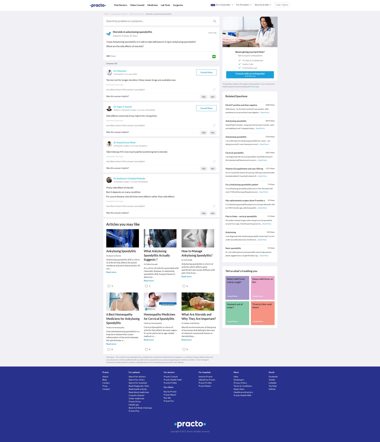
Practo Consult (171, 376)
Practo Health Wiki (242, 395)
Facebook (273, 376)
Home (106, 14)
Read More (265, 112)
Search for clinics (137, 379)
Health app (134, 404)
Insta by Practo (205, 376)
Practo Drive (135, 401)
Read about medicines (139, 392)
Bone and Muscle (137, 14)
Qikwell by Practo (207, 379)
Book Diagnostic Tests (139, 386)
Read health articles (138, 389)
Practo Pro (169, 401)
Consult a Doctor (137, 395)
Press (104, 386)
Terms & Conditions (243, 386)
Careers (106, 383)
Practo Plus (134, 411)
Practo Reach (170, 394)
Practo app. (254, 86)
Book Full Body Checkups (140, 407)
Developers (239, 379)
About (105, 376)
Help (236, 376)
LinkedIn (273, 383)
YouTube (273, 386)
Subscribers (239, 389)
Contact (106, 389)
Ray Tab (167, 398)
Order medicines (136, 398)
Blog (104, 379)
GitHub (272, 389)
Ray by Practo (170, 391)
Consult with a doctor (119, 14)
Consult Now (206, 72)
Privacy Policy (240, 383)
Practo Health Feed (173, 379)
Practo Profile (170, 383)
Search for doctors (137, 376)
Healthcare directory (243, 392)
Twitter (272, 379)
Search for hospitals (138, 383)
